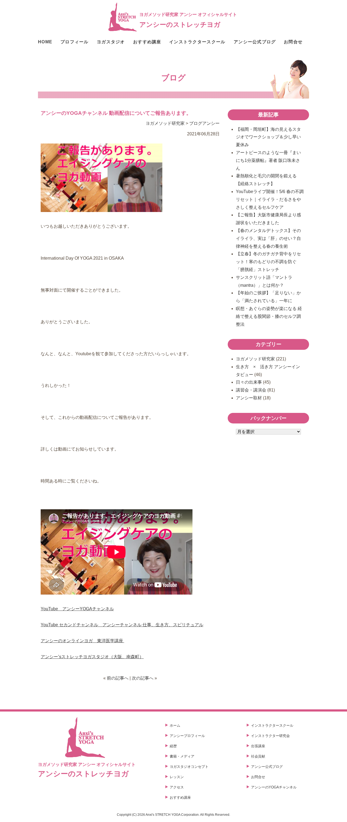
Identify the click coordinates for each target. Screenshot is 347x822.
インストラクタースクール (197, 42)
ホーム (175, 725)
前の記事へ (117, 678)
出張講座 (258, 746)
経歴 (173, 746)
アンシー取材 (249, 398)
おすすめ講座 (147, 42)
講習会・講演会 (251, 390)
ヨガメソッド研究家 (165, 123)
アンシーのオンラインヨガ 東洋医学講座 (82, 640)
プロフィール (74, 42)
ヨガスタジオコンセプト (189, 767)
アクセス (177, 787)
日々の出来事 (249, 382)
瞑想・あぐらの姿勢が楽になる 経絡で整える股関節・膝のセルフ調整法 (269, 316)
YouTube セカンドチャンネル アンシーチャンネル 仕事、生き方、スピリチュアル (122, 624)
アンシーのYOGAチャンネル (274, 787)
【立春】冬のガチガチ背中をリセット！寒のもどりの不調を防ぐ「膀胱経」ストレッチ (268, 262)
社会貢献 (258, 756)
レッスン (177, 777)
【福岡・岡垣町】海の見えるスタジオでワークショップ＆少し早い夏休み (268, 137)
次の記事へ (142, 678)
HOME (45, 42)
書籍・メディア (182, 756)
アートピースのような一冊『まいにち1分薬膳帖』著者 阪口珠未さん (268, 160)
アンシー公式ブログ (255, 42)
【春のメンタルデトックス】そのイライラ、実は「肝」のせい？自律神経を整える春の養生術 (268, 238)
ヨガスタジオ (111, 42)
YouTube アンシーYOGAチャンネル (77, 608)
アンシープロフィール (187, 736)
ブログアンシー (204, 123)
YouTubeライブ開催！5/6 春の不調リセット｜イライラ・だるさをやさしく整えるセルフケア (270, 199)
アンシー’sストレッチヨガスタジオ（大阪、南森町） (92, 656)
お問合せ (293, 42)
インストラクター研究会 (270, 736)
